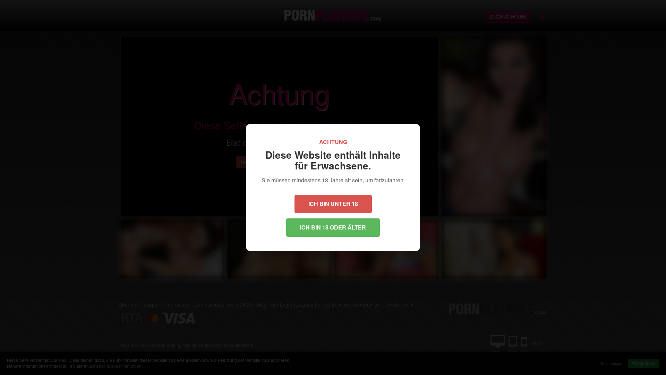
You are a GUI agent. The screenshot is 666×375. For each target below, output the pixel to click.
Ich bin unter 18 (333, 204)
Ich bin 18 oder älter (333, 227)
